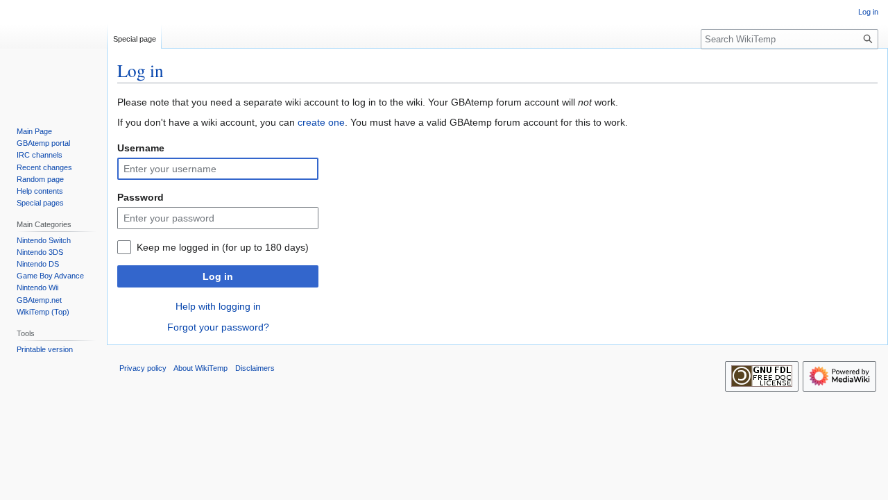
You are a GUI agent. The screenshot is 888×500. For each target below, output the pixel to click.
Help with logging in (218, 306)
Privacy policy (142, 368)
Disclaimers (255, 368)
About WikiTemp (200, 368)
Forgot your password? (218, 327)
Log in (218, 276)
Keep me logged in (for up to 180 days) (223, 247)
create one (321, 122)
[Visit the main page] (53, 55)
